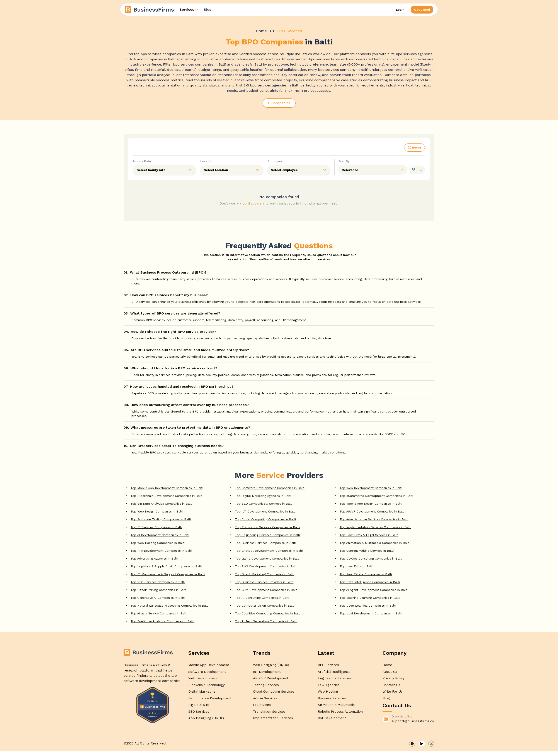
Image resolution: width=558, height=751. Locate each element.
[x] (431, 744)
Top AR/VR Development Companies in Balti (372, 511)
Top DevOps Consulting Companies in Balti (371, 558)
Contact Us (391, 685)
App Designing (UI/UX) (206, 718)
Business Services (332, 698)
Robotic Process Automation (340, 712)
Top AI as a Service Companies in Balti (159, 613)
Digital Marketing (201, 691)
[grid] (413, 170)
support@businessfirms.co (413, 721)
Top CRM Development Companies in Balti (266, 590)
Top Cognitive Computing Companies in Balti (268, 613)
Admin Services (265, 698)
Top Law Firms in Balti (356, 566)
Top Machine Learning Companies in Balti (370, 597)
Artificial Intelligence (334, 672)
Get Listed (422, 9)
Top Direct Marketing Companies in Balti (264, 574)
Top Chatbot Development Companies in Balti (269, 550)
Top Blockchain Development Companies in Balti (166, 495)
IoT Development (267, 672)
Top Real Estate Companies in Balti (366, 574)
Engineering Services (334, 678)
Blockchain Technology (206, 685)
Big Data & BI (198, 705)
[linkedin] (422, 744)
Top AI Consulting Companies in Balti (262, 597)
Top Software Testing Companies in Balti (161, 519)
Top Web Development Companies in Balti (371, 488)
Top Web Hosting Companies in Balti (158, 543)
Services (187, 9)
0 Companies (279, 103)
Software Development (207, 672)
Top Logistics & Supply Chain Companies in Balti (166, 566)
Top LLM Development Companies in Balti (371, 613)
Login (400, 9)
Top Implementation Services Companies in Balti (375, 527)
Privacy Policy (394, 678)
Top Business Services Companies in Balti (265, 543)
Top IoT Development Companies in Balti (265, 511)
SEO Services (198, 712)
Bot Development (332, 718)
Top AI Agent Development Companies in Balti (374, 590)
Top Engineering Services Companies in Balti (267, 535)
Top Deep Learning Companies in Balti (368, 605)
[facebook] (412, 744)
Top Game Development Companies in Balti (267, 558)
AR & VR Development (270, 678)
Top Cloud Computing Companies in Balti (265, 519)
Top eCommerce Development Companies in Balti (376, 495)
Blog (207, 9)
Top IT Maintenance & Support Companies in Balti (168, 574)
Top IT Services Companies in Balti (156, 527)
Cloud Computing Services (273, 691)
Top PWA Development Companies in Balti (266, 566)
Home (261, 31)
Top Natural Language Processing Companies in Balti (170, 605)
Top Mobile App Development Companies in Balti (167, 488)
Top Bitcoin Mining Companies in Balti (158, 590)
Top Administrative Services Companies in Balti (374, 519)
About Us (390, 672)
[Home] (149, 9)
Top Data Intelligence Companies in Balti (370, 582)
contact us (251, 203)
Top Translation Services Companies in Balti (267, 527)
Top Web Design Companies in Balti (157, 511)
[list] (420, 170)
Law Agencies (329, 685)
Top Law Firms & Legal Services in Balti (369, 535)
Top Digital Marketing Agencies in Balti (263, 495)
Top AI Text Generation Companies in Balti (266, 621)
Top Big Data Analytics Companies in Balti (161, 503)
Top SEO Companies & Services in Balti (264, 503)
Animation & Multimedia (336, 705)
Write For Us (393, 691)
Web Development (203, 678)
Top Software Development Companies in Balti (270, 488)
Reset (416, 147)
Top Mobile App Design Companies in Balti (371, 503)
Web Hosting (328, 691)
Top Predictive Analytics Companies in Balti (162, 621)
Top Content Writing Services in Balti (367, 550)
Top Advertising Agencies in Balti (154, 558)
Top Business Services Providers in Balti (264, 582)
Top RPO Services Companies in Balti (158, 582)
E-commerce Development (209, 698)
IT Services (262, 705)
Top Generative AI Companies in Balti (158, 597)
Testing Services (266, 685)
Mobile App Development (208, 665)
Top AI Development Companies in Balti (160, 535)
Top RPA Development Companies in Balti (161, 550)
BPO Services (328, 665)
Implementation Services (273, 718)
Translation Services (269, 712)
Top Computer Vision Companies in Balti (264, 605)
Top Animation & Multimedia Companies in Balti (375, 543)
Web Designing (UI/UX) (271, 665)
